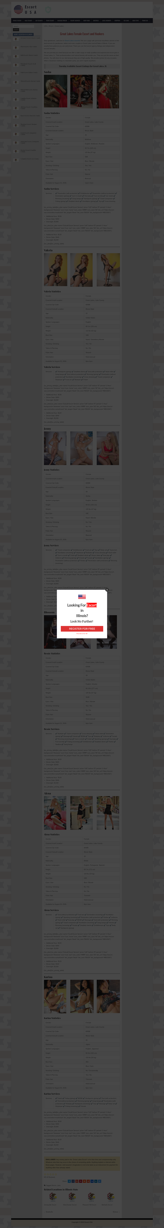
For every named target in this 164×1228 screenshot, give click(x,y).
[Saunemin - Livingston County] (16, 144)
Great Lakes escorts (72, 40)
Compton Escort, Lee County (30, 159)
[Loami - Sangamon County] (16, 135)
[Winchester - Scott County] (16, 66)
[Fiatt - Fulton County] (16, 75)
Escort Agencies (75, 20)
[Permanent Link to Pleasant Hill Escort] (92, 1197)
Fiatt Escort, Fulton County (29, 72)
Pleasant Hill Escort (89, 1205)
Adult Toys (135, 20)
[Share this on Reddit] (84, 1181)
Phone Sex (145, 20)
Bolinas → (116, 1212)
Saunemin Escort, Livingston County (30, 142)
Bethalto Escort (107, 1205)
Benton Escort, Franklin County (28, 150)
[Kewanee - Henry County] (16, 40)
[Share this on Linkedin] (95, 1181)
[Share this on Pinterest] (80, 1181)
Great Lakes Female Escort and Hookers (82, 33)
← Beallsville (48, 1212)
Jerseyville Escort (50, 1205)
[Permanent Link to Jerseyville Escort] (53, 1197)
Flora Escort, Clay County (29, 46)
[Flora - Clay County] (16, 49)
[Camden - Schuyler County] (16, 101)
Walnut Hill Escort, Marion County (29, 90)
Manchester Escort (70, 1205)
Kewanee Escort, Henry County (30, 38)
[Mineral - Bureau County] (16, 83)
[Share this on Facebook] (73, 1181)
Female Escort (17, 20)
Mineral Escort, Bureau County (30, 81)
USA (45, 26)
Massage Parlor (62, 20)
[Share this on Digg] (92, 1181)
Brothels (96, 20)
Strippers (117, 20)
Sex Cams (126, 20)
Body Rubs (86, 20)
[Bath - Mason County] (16, 57)
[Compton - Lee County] (16, 161)
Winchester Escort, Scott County (28, 64)
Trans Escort (50, 20)
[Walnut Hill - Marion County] (16, 92)
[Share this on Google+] (76, 1181)
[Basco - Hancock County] (16, 118)
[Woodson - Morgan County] (16, 127)
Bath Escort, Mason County (29, 55)
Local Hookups (106, 20)
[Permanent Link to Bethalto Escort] (111, 1197)
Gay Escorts (39, 20)
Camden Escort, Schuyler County (28, 99)
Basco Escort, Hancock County (30, 115)
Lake (58, 1185)
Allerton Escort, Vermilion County (29, 107)
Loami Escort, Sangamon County (28, 133)
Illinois (51, 26)
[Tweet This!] (69, 1181)
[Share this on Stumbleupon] (88, 1181)
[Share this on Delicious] (99, 1181)
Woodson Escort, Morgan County (29, 125)
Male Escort (28, 20)
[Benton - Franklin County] (16, 152)
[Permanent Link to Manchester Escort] (72, 1197)
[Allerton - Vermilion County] (16, 109)
